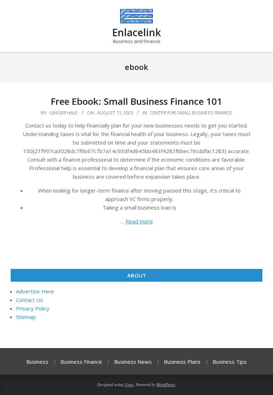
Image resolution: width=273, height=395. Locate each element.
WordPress (165, 384)
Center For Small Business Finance (191, 112)
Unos (129, 384)
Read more (139, 221)
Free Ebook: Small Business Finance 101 (136, 101)
